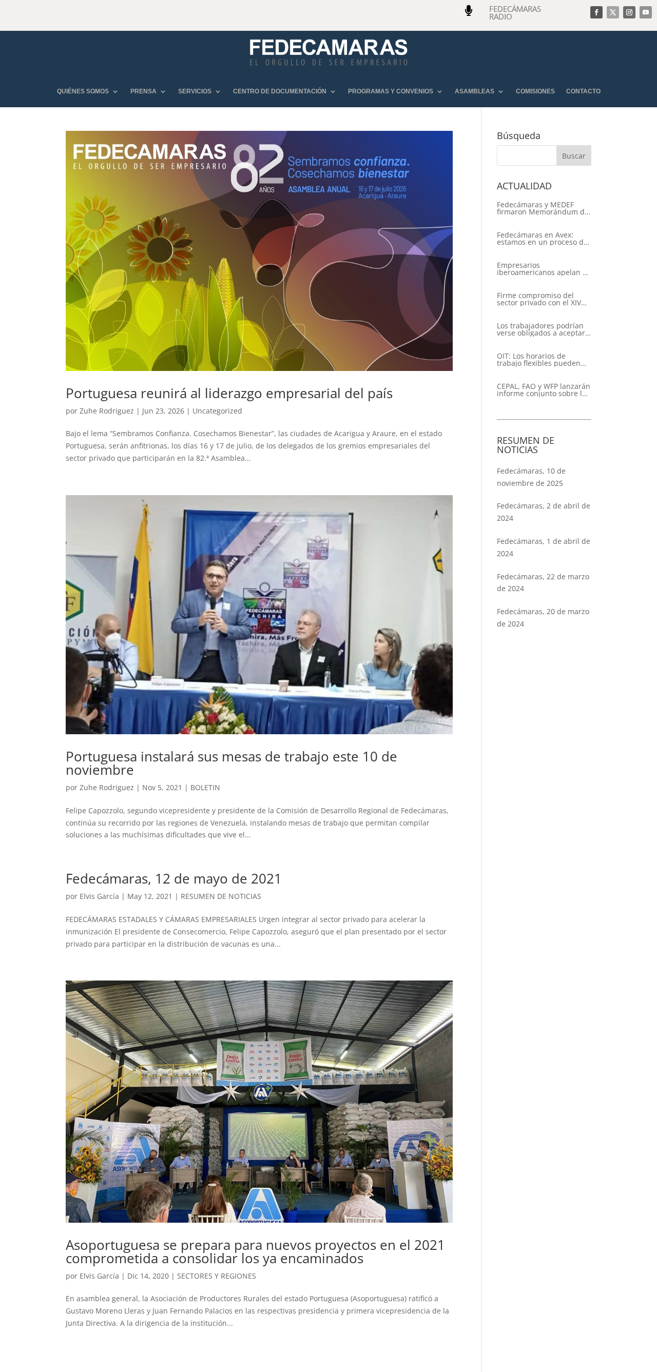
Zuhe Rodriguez (107, 411)
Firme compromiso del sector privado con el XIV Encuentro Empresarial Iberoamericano (539, 299)
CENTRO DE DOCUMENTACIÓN (279, 91)
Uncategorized (217, 411)
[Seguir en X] (613, 12)
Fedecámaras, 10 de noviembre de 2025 (531, 477)
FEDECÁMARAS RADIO (515, 13)
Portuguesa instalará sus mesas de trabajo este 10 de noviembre (231, 763)
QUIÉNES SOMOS (83, 91)
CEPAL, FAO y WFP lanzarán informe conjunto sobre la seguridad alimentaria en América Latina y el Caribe (543, 390)
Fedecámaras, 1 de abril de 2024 (543, 547)
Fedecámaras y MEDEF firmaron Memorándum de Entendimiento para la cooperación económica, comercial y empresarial (543, 208)
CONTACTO (583, 91)
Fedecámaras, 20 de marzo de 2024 (543, 617)
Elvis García (99, 896)
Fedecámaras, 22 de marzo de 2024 (543, 583)
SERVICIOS (194, 91)
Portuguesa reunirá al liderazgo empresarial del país (229, 393)
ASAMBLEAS (474, 91)
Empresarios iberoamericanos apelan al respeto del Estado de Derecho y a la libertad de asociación (543, 269)
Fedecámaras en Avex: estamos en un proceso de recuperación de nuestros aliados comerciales (542, 238)
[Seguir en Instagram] (629, 12)
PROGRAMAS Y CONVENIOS (390, 91)
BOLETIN (205, 787)
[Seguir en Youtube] (646, 12)
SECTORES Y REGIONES (216, 1276)
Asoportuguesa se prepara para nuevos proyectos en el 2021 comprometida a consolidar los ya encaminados (255, 1251)
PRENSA (143, 91)
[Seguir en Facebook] (596, 12)
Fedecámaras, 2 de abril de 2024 (543, 512)
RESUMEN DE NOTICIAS (221, 896)
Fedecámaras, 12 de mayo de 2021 (174, 878)
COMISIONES (535, 91)
